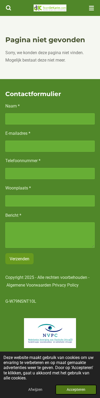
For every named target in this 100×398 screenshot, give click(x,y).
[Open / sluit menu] (91, 8)
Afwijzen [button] (35, 389)
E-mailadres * (17, 133)
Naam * (12, 106)
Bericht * (13, 215)
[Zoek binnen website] (8, 8)
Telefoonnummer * (23, 160)
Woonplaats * (18, 188)
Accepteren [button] (76, 389)
